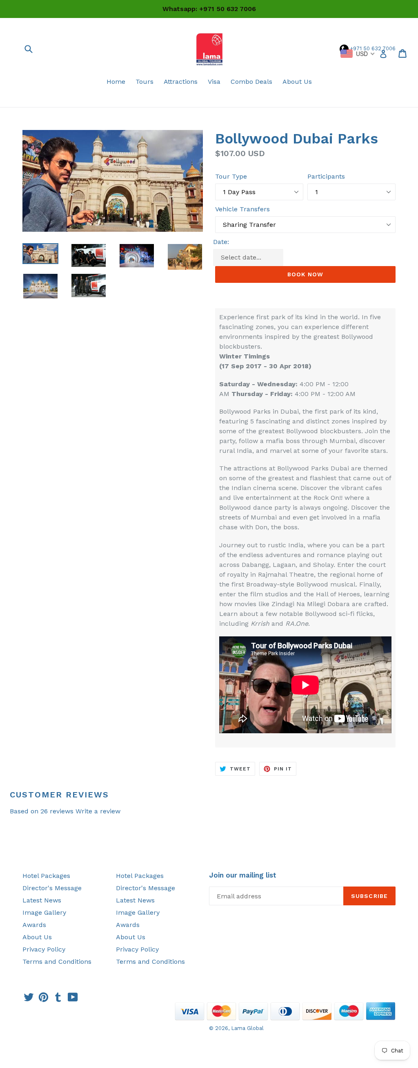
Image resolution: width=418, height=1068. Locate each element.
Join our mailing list (242, 875)
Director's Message (52, 888)
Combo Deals (251, 81)
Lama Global (247, 1028)
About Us (297, 81)
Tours (144, 81)
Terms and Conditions (56, 961)
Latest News (41, 900)
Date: (221, 242)
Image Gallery (44, 912)
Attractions (181, 81)
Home (116, 81)
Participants (326, 176)
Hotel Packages (46, 876)
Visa (214, 81)
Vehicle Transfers (242, 209)
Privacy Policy (43, 949)
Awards (34, 925)
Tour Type (231, 176)
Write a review (98, 811)
